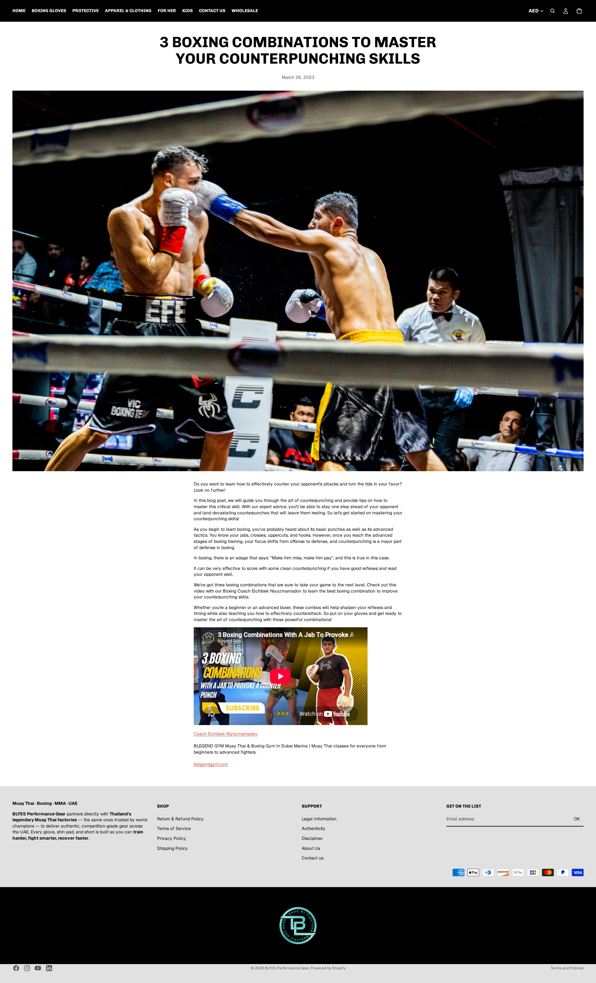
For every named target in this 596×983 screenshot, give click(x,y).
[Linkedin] (49, 968)
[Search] (552, 11)
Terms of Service (174, 828)
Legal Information (319, 818)
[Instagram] (27, 968)
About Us (311, 848)
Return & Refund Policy (180, 818)
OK (577, 819)
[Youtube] (38, 968)
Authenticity (313, 828)
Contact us (312, 858)
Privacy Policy (171, 838)
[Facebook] (16, 968)
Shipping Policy (172, 848)
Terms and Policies (567, 968)
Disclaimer (312, 838)
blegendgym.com (211, 764)
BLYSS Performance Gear (287, 968)
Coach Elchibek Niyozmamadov (226, 734)
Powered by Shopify (327, 968)
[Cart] (579, 11)
